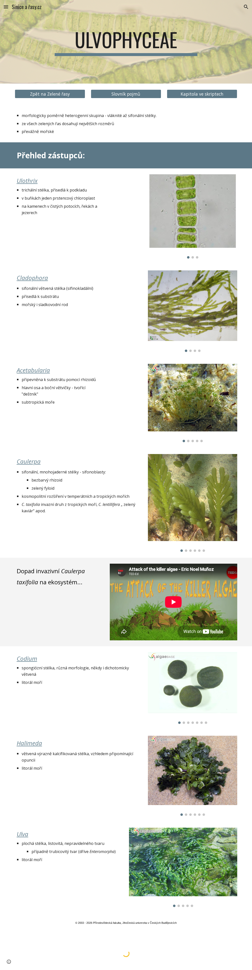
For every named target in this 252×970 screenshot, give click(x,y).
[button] (6, 7)
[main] (126, 42)
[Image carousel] (192, 216)
